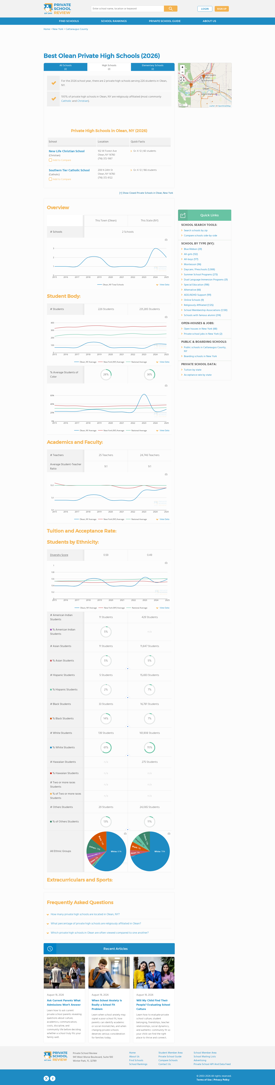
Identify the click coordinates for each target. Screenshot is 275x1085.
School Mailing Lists (205, 1057)
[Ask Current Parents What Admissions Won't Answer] (64, 973)
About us (134, 1057)
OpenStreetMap (224, 106)
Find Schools (136, 1060)
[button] (191, 85)
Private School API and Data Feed (212, 1064)
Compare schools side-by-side (200, 236)
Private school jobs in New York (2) (203, 334)
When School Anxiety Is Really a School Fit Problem (107, 1004)
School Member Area (205, 1053)
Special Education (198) (196, 285)
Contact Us (165, 1064)
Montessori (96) (192, 264)
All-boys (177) (191, 259)
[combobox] (125, 9)
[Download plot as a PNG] (166, 239)
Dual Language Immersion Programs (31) (206, 280)
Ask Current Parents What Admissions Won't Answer (64, 1002)
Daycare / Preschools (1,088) (199, 269)
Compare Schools (168, 1060)
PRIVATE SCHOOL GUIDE (164, 21)
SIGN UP (221, 9)
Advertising (200, 1060)
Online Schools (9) (194, 300)
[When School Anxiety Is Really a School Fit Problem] (109, 973)
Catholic (66, 101)
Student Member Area (171, 1053)
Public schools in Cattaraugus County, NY (205, 349)
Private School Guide (170, 1057)
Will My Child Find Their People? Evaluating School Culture (153, 1004)
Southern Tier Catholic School (69, 170)
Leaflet (212, 106)
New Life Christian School (67, 151)
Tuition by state (192, 370)
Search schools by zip (196, 231)
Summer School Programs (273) (201, 275)
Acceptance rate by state (198, 375)
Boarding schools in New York (200, 356)
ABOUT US (209, 21)
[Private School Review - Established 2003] (57, 8)
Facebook (53, 1078)
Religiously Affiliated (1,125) (199, 305)
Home (132, 1053)
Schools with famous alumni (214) (202, 315)
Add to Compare (62, 160)
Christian (82, 101)
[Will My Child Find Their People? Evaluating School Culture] (153, 973)
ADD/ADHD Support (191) (197, 295)
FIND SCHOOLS (69, 21)
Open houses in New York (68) (200, 329)
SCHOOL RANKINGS (114, 21)
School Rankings (138, 1064)
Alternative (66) (192, 290)
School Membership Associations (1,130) (205, 310)
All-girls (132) (191, 254)
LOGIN (205, 9)
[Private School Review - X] (46, 1079)
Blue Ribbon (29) (193, 249)
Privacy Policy (221, 1080)
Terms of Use (204, 1080)
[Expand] (182, 79)
